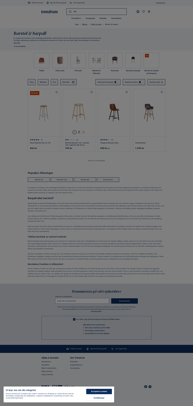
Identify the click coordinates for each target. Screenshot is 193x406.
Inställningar (99, 398)
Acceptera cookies (99, 391)
